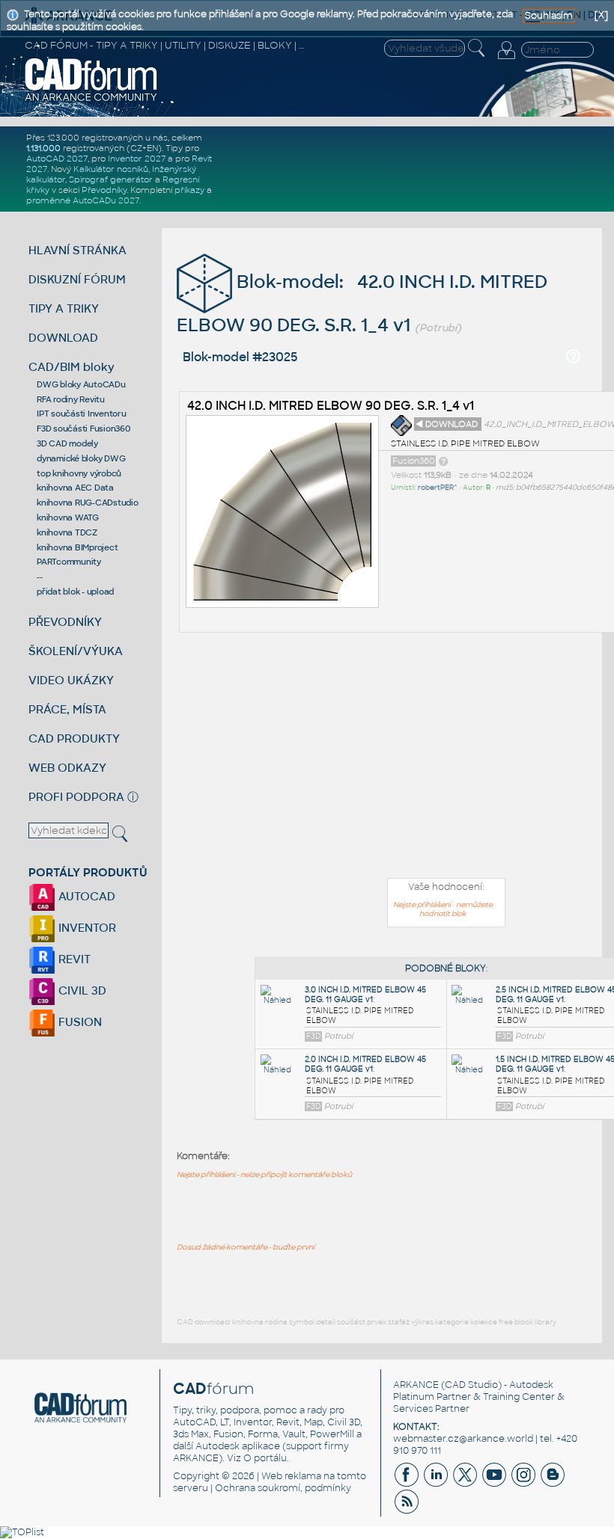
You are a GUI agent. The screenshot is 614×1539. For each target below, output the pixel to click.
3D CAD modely (67, 443)
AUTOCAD (85, 896)
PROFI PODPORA (76, 797)
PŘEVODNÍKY (65, 622)
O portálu (265, 1458)
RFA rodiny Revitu (71, 399)
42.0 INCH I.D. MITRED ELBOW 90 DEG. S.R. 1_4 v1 (330, 406)
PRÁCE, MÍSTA (67, 709)
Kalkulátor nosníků (110, 169)
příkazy (189, 190)
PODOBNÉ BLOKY (445, 968)
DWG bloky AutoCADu (81, 384)
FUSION (78, 1022)
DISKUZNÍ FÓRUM (77, 279)
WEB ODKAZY (67, 768)
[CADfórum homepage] (91, 99)
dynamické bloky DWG (81, 458)
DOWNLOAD (63, 338)
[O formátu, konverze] (443, 460)
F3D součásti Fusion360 (83, 428)
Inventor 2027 (136, 158)
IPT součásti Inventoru (82, 413)
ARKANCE (416, 1385)
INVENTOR (85, 928)
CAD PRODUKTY (74, 738)
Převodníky (104, 190)
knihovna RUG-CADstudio (88, 502)
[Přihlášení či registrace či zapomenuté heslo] (506, 59)
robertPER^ (438, 487)
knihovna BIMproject (77, 547)
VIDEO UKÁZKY (71, 680)
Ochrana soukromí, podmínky (283, 1488)
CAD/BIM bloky (71, 367)
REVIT (73, 959)
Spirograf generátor (111, 179)
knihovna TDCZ (67, 532)
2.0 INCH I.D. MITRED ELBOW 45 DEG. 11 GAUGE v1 (365, 1064)
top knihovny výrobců (79, 473)
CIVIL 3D (80, 990)
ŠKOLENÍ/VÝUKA (75, 651)
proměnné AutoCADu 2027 (82, 200)
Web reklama (291, 1476)
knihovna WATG (68, 517)
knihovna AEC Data (75, 487)
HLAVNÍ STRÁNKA (77, 250)
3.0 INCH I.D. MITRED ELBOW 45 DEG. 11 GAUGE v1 (365, 994)
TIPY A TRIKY (63, 308)
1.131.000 (43, 148)
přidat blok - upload (75, 591)
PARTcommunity (69, 561)
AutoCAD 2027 (57, 158)
